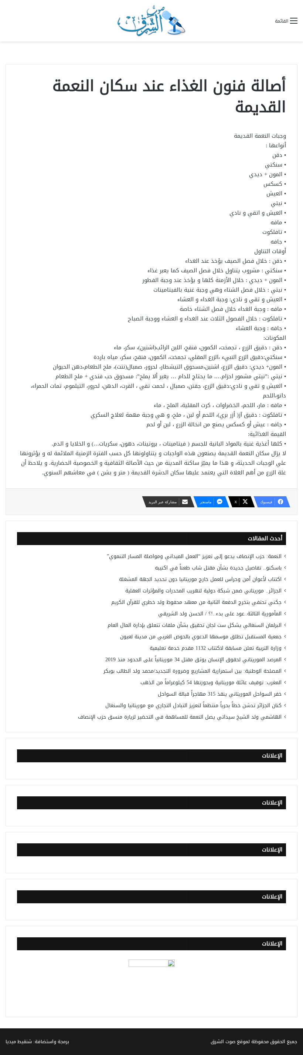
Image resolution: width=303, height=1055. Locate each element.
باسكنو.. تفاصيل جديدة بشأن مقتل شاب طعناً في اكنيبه (218, 567)
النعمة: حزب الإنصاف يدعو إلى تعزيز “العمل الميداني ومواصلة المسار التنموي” (194, 556)
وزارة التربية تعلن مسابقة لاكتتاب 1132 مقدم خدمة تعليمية (216, 648)
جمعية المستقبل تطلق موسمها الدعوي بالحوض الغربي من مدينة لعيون (201, 636)
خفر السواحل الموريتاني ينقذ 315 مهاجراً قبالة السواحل (220, 694)
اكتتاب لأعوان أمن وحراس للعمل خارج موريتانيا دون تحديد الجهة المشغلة (200, 579)
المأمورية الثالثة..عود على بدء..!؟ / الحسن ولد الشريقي (220, 613)
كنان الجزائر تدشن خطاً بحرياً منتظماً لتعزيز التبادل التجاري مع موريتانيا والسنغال (193, 705)
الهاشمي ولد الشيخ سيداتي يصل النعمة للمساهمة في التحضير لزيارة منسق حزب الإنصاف (180, 717)
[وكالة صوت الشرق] (151, 20)
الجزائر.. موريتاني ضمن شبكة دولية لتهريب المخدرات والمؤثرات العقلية (203, 590)
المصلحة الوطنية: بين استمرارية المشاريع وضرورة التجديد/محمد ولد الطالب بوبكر (192, 671)
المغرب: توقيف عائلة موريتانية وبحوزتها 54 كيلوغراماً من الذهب (211, 682)
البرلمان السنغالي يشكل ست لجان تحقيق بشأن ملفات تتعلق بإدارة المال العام (195, 625)
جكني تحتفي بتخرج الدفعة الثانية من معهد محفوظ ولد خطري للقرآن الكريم (196, 602)
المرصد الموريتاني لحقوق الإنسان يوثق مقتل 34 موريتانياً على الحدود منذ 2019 (193, 659)
